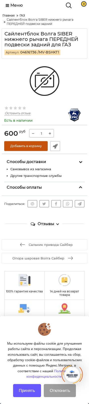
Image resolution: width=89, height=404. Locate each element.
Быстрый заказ (55, 146)
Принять (27, 390)
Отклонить (60, 390)
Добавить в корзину (26, 146)
